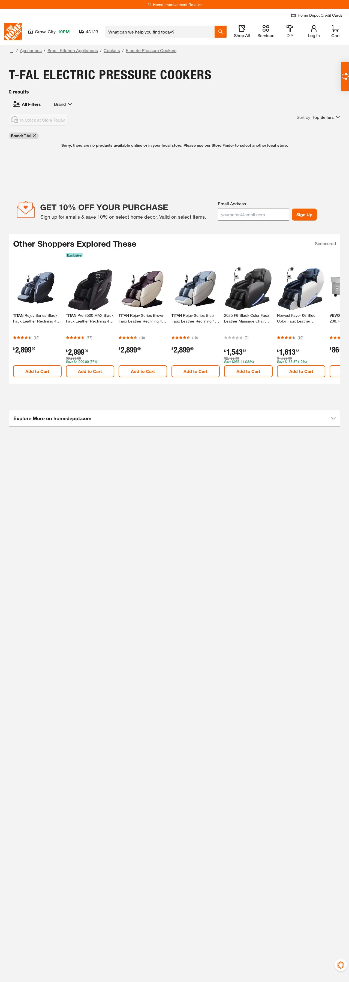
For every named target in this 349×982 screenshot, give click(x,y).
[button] (318, 117)
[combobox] (159, 31)
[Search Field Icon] (221, 32)
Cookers (112, 50)
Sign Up (304, 214)
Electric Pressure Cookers (151, 50)
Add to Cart (37, 371)
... (11, 51)
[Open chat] (345, 76)
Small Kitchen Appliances (72, 50)
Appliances (31, 50)
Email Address (232, 203)
